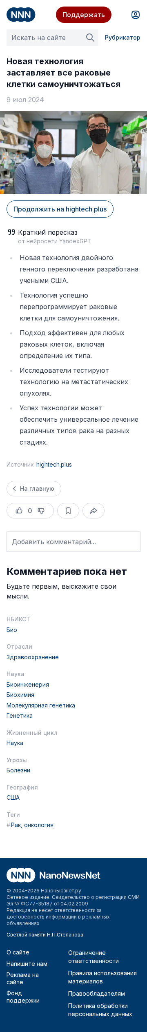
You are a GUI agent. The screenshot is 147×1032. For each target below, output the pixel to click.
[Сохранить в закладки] (68, 510)
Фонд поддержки (23, 997)
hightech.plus (54, 464)
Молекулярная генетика (41, 705)
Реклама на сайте (23, 978)
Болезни (18, 770)
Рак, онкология (30, 824)
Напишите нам (27, 963)
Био (12, 629)
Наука (15, 742)
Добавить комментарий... (54, 542)
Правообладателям (96, 993)
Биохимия (20, 694)
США (13, 797)
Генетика (20, 715)
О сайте (18, 952)
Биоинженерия (28, 684)
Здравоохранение (33, 657)
